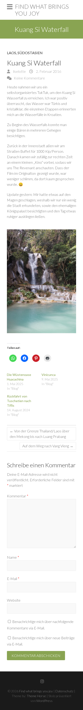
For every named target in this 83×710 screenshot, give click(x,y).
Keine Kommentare (29, 78)
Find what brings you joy (42, 10)
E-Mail (13, 578)
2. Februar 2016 (48, 71)
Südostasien (30, 53)
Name (13, 557)
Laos (11, 53)
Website (14, 600)
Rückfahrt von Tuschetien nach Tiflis (19, 400)
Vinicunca (49, 375)
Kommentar (17, 496)
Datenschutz (64, 691)
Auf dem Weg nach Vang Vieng (47, 446)
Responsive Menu (9, 6)
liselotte (19, 71)
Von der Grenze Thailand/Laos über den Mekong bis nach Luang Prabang (39, 434)
